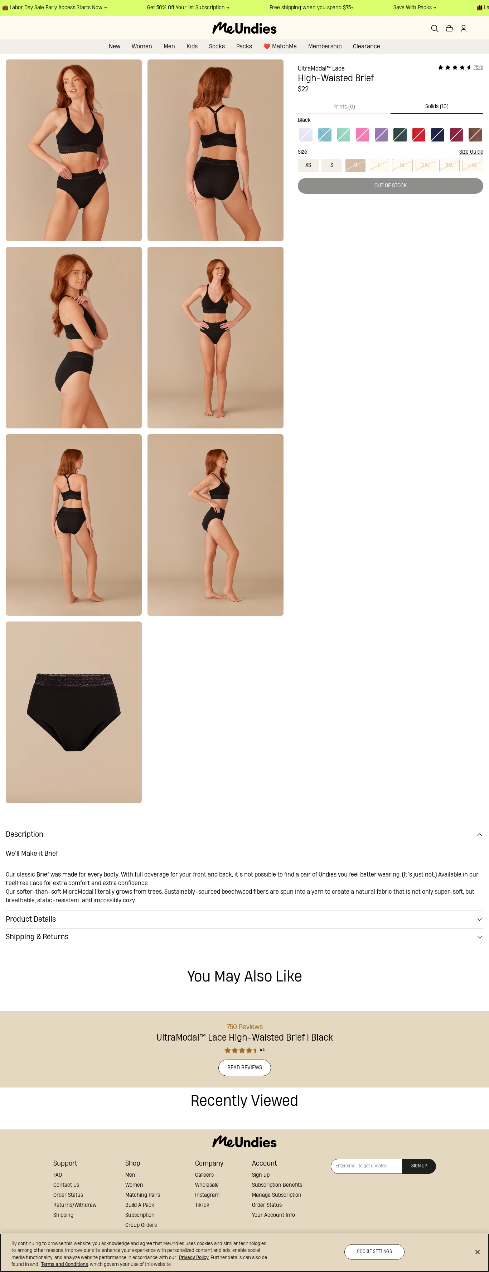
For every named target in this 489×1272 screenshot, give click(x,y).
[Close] (477, 1252)
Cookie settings (374, 1251)
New (114, 46)
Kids (192, 46)
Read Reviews (244, 1067)
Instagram (207, 1195)
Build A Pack (139, 1205)
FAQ (57, 1175)
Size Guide (471, 152)
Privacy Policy (194, 1257)
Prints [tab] (344, 107)
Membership (325, 46)
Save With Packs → (406, 7)
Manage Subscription (276, 1195)
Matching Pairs (142, 1195)
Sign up (261, 1175)
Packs (244, 46)
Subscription (140, 1215)
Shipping (63, 1215)
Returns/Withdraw (75, 1205)
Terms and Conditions (64, 1264)
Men (169, 46)
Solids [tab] (437, 106)
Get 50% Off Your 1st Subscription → (180, 7)
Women (142, 46)
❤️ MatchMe (280, 46)
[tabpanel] (390, 128)
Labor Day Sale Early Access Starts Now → (49, 7)
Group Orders (141, 1225)
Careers (204, 1175)
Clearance (366, 46)
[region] (244, 1252)
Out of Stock (390, 185)
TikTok (202, 1205)
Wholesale (207, 1185)
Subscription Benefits (277, 1185)
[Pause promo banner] (480, 7)
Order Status (68, 1195)
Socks (217, 46)
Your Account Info (273, 1215)
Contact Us (66, 1185)
